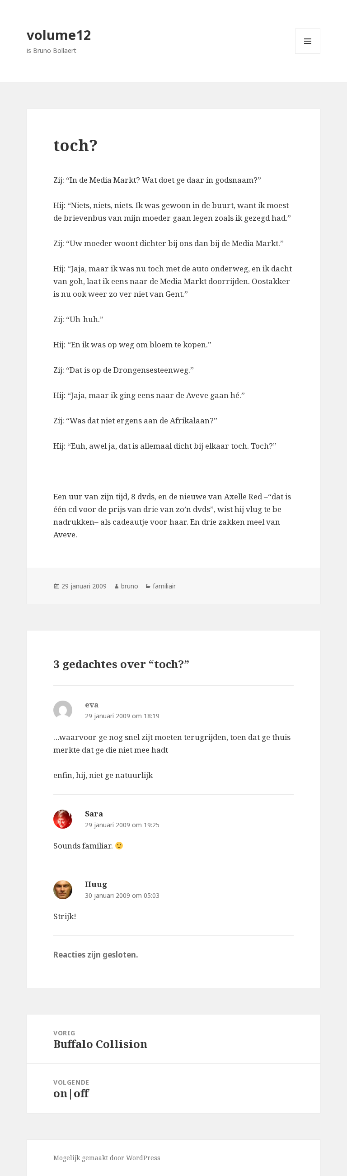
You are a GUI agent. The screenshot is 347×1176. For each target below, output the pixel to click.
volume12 (59, 34)
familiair (164, 586)
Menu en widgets (307, 53)
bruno (129, 586)
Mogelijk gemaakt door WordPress (106, 1157)
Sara (94, 813)
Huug (96, 884)
